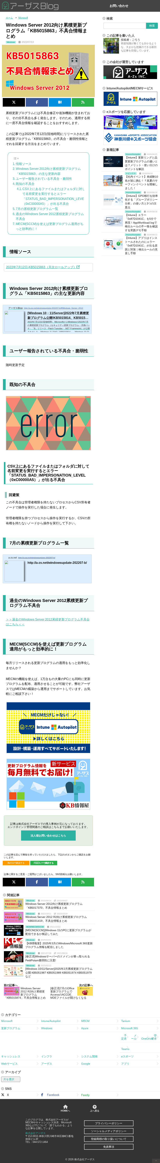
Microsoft (6, 1021)
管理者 (154, 1037)
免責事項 (108, 1146)
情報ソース (23, 164)
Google (85, 1063)
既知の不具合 (25, 183)
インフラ (46, 1056)
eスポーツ (127, 1056)
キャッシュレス (10, 1056)
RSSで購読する (17, 863)
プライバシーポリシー (108, 1123)
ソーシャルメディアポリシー (108, 1131)
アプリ (125, 1063)
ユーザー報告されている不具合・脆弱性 (44, 178)
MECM (85, 1021)
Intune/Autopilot (50, 1021)
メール (134, 1037)
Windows (46, 1028)
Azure (84, 1028)
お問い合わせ (119, 5)
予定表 (124, 1037)
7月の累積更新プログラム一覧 (37, 208)
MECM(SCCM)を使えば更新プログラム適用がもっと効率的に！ (50, 226)
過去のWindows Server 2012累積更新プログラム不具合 (50, 216)
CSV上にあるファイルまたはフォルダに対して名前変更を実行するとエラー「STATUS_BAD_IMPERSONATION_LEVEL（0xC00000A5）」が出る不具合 (54, 196)
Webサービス (9, 1063)
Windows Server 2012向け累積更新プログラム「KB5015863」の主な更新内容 (48, 171)
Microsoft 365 (129, 1028)
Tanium (125, 1021)
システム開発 (89, 1056)
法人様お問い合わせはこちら (48, 835)
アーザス (46, 1063)
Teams (125, 1047)
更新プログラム (10, 1028)
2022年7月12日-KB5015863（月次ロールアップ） (41, 267)
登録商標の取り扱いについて (108, 1139)
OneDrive (145, 1037)
